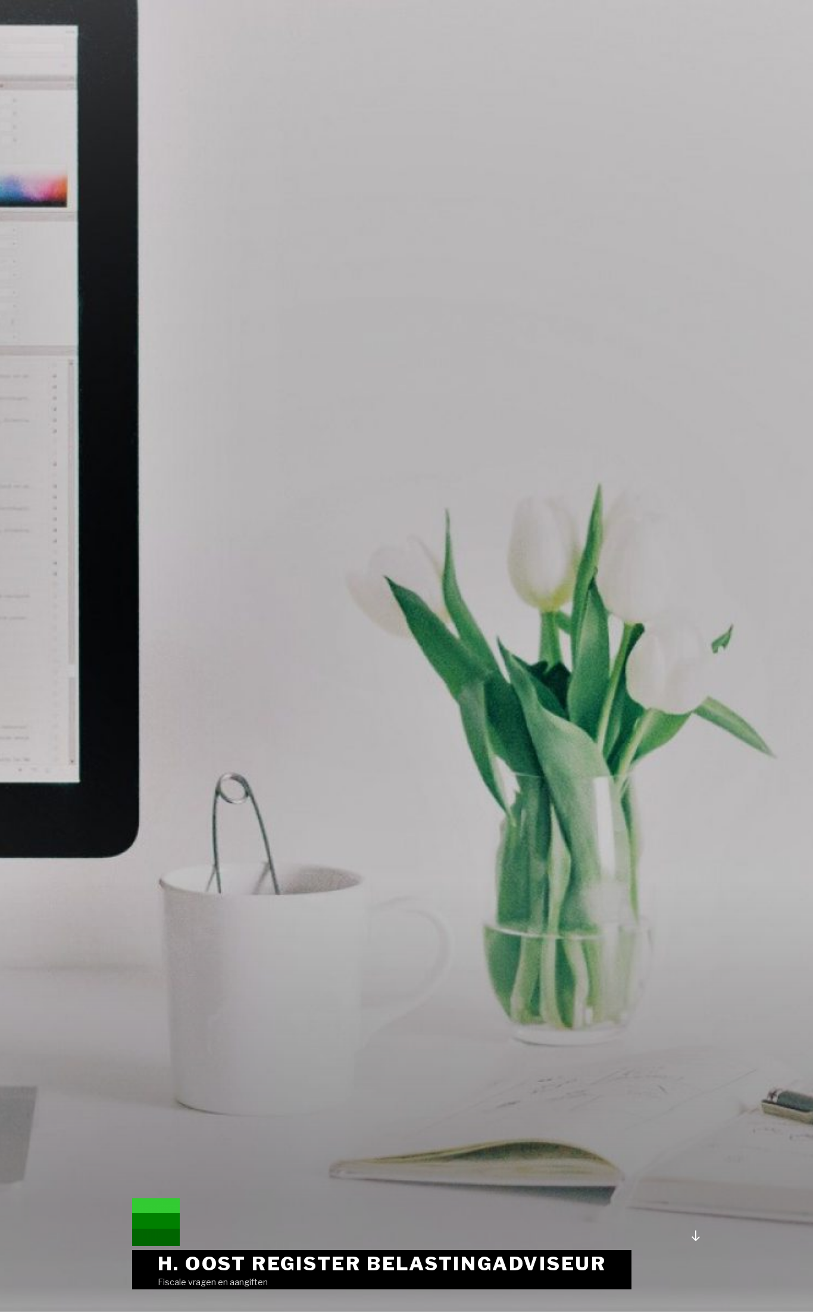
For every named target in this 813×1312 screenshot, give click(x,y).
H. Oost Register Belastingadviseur (382, 1263)
